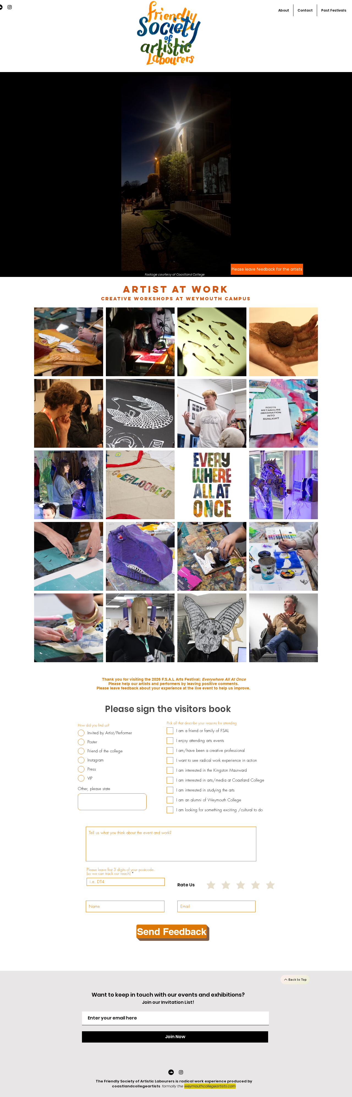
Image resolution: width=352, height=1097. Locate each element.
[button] (333, 10)
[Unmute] (137, 264)
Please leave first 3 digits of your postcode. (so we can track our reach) (121, 871)
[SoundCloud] (171, 1072)
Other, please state (94, 789)
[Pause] (128, 264)
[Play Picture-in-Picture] (214, 264)
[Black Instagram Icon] (9, 7)
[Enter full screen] (223, 264)
